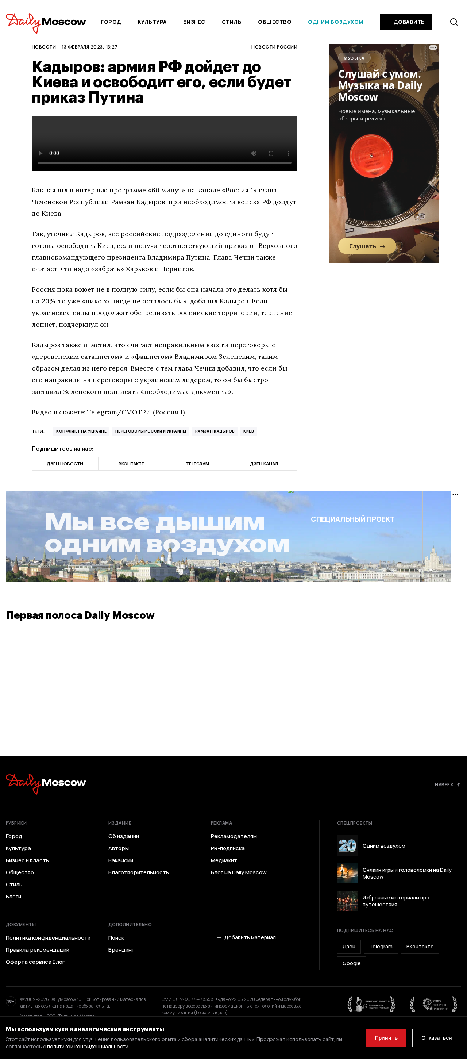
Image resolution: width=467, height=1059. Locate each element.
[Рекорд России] (433, 1004)
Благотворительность (138, 872)
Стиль (232, 21)
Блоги (13, 896)
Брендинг (121, 950)
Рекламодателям (234, 836)
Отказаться (436, 1037)
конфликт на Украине (81, 431)
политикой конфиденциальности (87, 1046)
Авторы (118, 848)
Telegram (381, 946)
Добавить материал (250, 937)
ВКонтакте (420, 946)
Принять (386, 1037)
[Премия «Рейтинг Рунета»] (371, 1004)
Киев (248, 431)
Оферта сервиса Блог (35, 962)
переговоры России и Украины (150, 431)
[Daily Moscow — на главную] (46, 784)
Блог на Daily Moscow (239, 872)
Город (111, 21)
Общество (275, 21)
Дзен (349, 946)
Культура (152, 21)
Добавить (409, 21)
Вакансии (120, 860)
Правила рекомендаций (37, 950)
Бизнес (194, 21)
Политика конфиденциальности (48, 937)
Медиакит (224, 860)
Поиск (116, 937)
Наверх (444, 784)
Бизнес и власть (27, 860)
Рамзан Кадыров (215, 431)
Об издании (123, 836)
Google (352, 963)
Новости (44, 46)
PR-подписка (228, 848)
